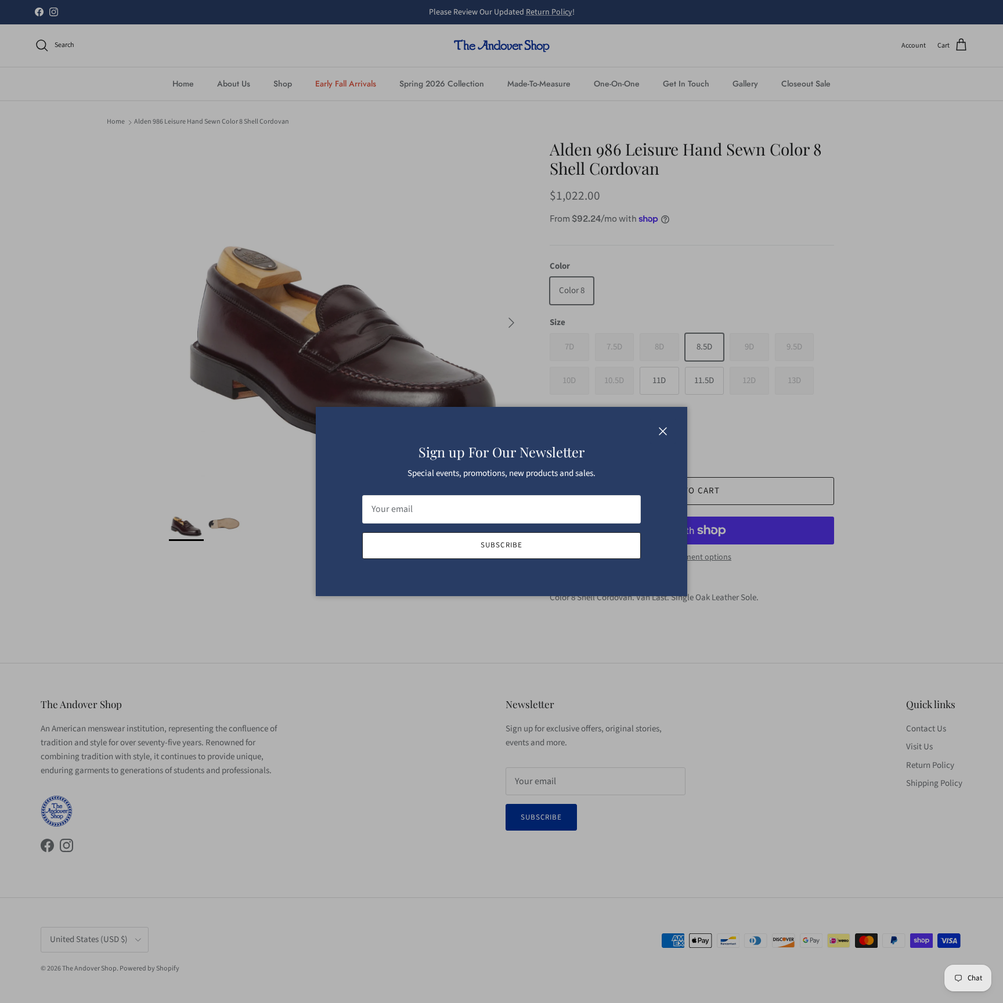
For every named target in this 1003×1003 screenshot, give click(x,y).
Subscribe (501, 545)
